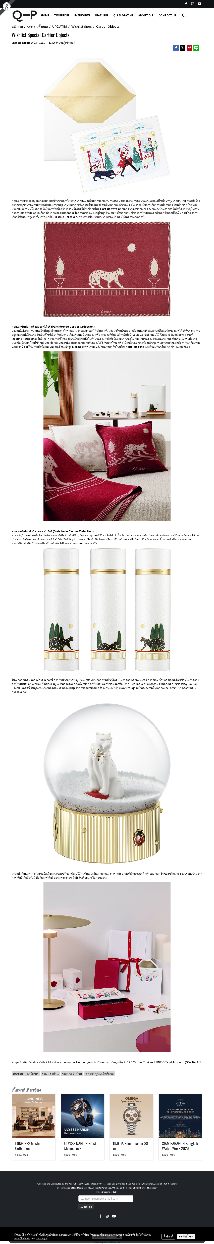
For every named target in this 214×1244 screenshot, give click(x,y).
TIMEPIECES (61, 15)
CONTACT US (167, 15)
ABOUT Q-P (145, 15)
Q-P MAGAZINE (123, 15)
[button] (184, 15)
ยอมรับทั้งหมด (186, 1236)
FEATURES (101, 15)
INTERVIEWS (82, 15)
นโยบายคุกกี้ (41, 1238)
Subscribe (86, 1206)
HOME (45, 15)
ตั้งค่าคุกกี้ (168, 1236)
